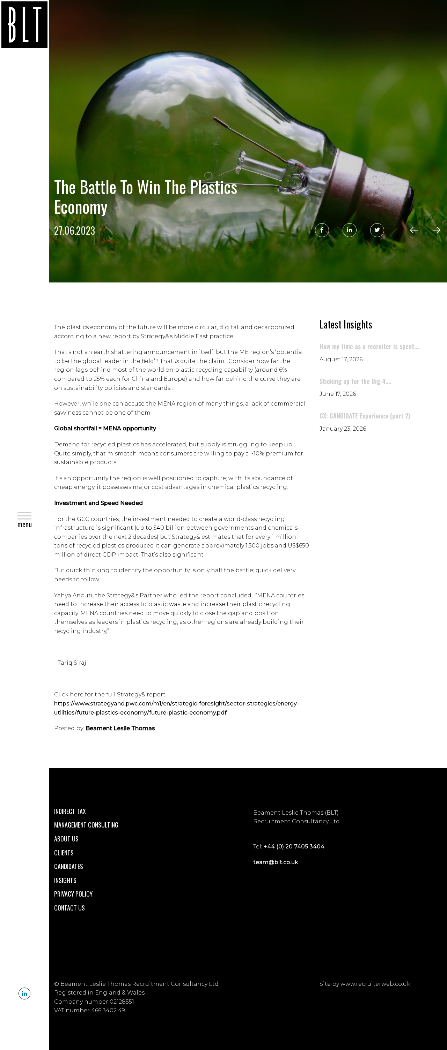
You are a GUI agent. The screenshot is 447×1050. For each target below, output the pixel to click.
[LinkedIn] (24, 993)
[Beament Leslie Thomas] (24, 26)
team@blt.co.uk (275, 862)
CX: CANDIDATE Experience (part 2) (365, 415)
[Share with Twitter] (377, 230)
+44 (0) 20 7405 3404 (294, 846)
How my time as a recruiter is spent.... (370, 346)
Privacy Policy (73, 893)
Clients (64, 852)
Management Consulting (86, 824)
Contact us (69, 907)
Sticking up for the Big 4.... (355, 381)
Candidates (68, 866)
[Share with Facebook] (322, 230)
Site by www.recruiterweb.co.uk (365, 984)
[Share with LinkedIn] (350, 230)
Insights (65, 880)
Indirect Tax (70, 811)
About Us (66, 838)
